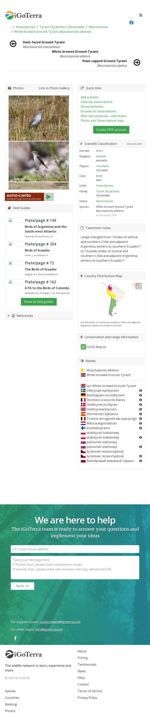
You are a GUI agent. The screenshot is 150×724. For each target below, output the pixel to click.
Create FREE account (111, 130)
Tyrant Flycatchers (61, 27)
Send (19, 586)
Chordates (102, 166)
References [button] (25, 316)
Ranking (11, 704)
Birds (99, 176)
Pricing (83, 658)
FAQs (81, 678)
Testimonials (87, 664)
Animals (101, 156)
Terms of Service (90, 691)
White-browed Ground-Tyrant (52, 31)
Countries (12, 697)
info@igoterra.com (49, 629)
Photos (10, 711)
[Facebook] (15, 638)
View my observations (97, 102)
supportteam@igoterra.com (60, 622)
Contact (83, 684)
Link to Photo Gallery (54, 88)
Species (10, 691)
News (82, 671)
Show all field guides (39, 302)
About (82, 651)
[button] (11, 27)
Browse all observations (98, 111)
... (11, 27)
